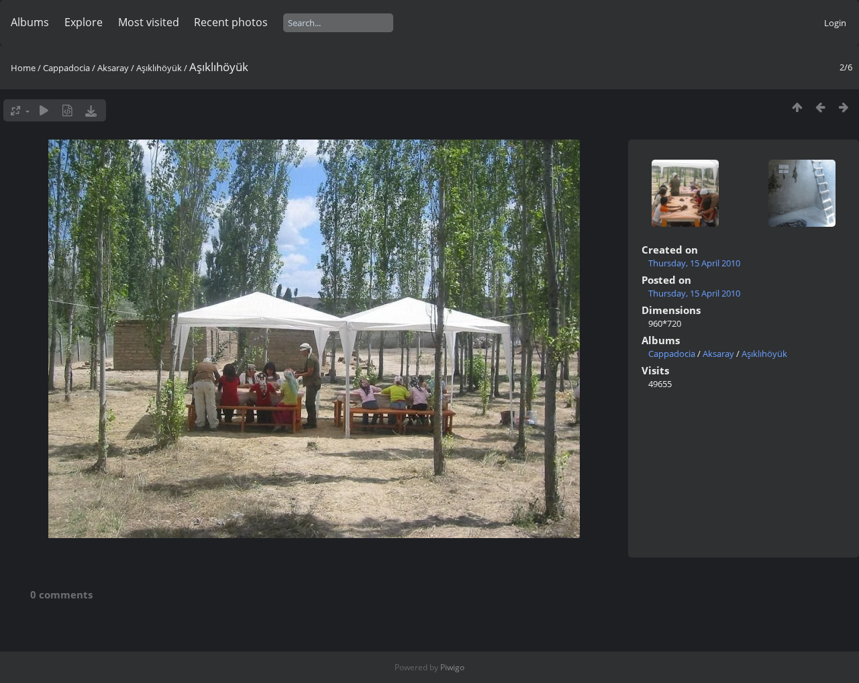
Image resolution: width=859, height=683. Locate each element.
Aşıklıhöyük (159, 68)
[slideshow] (44, 110)
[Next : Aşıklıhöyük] (844, 107)
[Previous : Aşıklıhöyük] (820, 107)
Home (23, 68)
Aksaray (113, 68)
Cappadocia (66, 68)
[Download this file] (91, 110)
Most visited (148, 22)
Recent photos (231, 22)
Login (835, 23)
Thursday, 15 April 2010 (694, 263)
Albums (30, 22)
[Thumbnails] (797, 107)
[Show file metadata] (67, 110)
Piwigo (452, 667)
